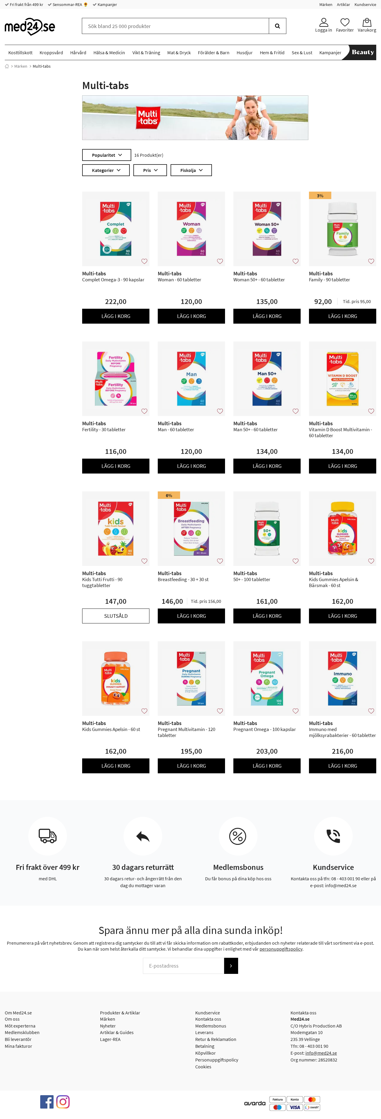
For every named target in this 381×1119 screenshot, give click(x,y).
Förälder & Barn (213, 52)
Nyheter (108, 1026)
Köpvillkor (205, 1053)
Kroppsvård (51, 52)
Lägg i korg (116, 316)
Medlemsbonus (210, 1026)
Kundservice (365, 4)
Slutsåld (116, 615)
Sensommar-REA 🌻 (70, 4)
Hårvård (78, 52)
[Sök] (277, 26)
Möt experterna (20, 1026)
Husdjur (245, 52)
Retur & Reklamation (215, 1039)
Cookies (203, 1067)
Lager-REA (110, 1039)
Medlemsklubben (22, 1032)
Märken (325, 4)
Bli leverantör (18, 1039)
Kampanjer (107, 4)
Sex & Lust (302, 52)
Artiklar (343, 4)
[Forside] (7, 66)
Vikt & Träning (146, 52)
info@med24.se (321, 1053)
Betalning (204, 1046)
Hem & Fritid (272, 52)
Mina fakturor (18, 1046)
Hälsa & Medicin (109, 52)
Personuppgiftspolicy (216, 1060)
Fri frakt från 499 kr (26, 4)
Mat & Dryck (179, 52)
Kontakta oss (208, 1019)
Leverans (204, 1032)
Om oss (12, 1019)
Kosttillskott (20, 52)
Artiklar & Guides (117, 1032)
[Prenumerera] (231, 966)
